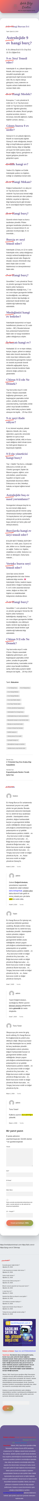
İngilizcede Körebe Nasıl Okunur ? (12, 1307)
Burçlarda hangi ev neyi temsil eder (18, 720)
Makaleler (15, 682)
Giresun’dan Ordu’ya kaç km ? (11, 1281)
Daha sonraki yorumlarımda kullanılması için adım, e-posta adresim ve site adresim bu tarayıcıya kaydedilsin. (19, 1204)
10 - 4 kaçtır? (10, 1211)
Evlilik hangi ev (12, 732)
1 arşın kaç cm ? (7, 1291)
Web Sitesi (9, 1190)
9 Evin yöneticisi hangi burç (16, 708)
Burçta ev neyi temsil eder (15, 724)
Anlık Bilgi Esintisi (26, 5)
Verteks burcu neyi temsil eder (16, 748)
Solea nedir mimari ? (8, 1275)
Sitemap (16, 1247)
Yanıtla (19, 866)
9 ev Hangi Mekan (13, 692)
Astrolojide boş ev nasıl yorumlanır (18, 716)
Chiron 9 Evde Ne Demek (15, 728)
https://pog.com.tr (6, 1247)
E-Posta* (8, 1180)
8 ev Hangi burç (25, 688)
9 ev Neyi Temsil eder (14, 704)
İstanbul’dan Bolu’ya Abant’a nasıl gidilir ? (14, 1296)
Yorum (8, 1146)
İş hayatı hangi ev (13, 740)
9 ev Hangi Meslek (13, 696)
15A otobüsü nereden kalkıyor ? (11, 1301)
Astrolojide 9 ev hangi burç (15, 712)
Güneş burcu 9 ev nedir (14, 736)
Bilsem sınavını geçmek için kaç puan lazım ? (15, 1286)
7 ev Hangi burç (12, 688)
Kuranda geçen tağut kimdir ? (11, 1265)
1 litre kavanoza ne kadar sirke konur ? (13, 1270)
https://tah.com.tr (28, 1245)
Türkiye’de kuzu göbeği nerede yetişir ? (14, 1312)
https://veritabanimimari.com (10, 1245)
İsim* (7, 1171)
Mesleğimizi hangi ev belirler (16, 744)
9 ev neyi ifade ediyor (14, 700)
